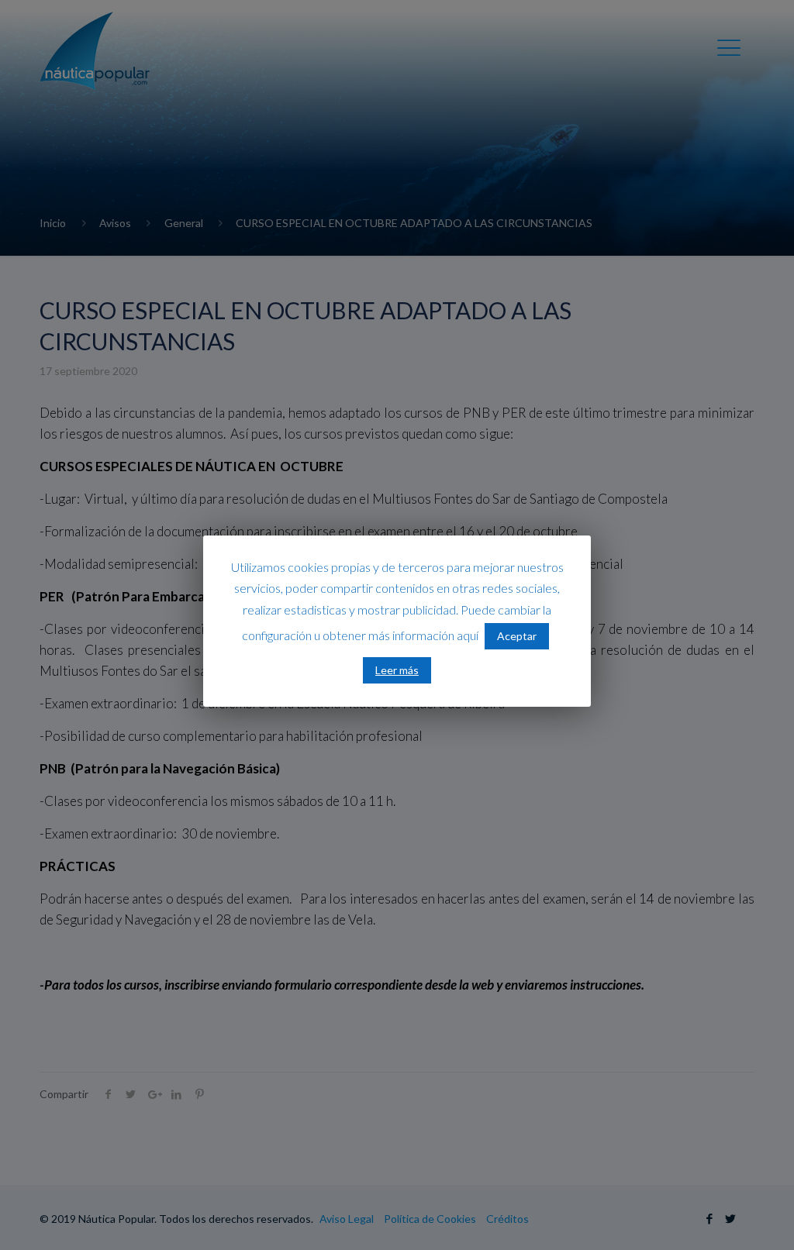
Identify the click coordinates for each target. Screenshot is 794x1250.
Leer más (397, 670)
